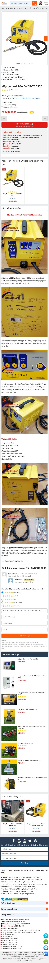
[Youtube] (19, 841)
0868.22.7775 (16, 142)
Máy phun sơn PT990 (25, 743)
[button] (47, 903)
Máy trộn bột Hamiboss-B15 (28, 710)
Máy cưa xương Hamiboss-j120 (29, 760)
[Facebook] (13, 841)
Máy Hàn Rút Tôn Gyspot (31, 98)
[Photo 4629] (24, 38)
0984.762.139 (15, 148)
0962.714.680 (24, 137)
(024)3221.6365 (34, 137)
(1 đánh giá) (14, 90)
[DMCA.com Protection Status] (20, 899)
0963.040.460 (16, 144)
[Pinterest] (35, 841)
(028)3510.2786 (37, 135)
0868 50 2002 (17, 948)
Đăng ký (24, 863)
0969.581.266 (15, 146)
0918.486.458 (14, 137)
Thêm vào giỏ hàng (24, 125)
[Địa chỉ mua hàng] (46, 935)
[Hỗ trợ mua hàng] (46, 941)
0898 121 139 (17, 946)
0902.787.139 (17, 135)
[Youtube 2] (24, 841)
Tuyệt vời (17, 592)
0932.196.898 (27, 135)
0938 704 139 (12, 944)
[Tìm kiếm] (34, 3)
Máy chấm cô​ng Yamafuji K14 (28, 659)
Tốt (15, 599)
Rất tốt (16, 596)
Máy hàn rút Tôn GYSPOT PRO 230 (12, 825)
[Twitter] (30, 841)
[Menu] (45, 3)
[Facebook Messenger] (46, 948)
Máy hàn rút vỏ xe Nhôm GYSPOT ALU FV (36, 825)
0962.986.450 (15, 139)
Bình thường (18, 602)
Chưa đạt (17, 606)
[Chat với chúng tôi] (46, 954)
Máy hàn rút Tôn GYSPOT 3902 (12, 195)
